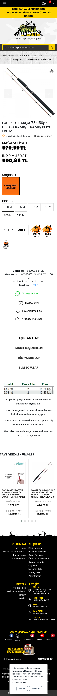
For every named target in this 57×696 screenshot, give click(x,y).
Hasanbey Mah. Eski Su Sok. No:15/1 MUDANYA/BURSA (42, 591)
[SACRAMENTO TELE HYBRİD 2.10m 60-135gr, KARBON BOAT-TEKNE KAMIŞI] (14, 472)
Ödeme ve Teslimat (38, 558)
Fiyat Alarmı (32, 303)
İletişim (22, 594)
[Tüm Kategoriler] (4, 3)
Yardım (22, 598)
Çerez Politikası (36, 555)
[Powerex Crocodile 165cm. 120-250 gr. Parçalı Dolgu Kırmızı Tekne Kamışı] (43, 472)
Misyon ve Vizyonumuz (14, 551)
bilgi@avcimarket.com (44, 619)
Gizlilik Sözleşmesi (37, 551)
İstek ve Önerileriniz (16, 591)
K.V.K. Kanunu (35, 548)
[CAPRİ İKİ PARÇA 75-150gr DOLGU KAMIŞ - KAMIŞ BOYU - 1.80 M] (28, 92)
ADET (21, 230)
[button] (21, 521)
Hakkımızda (20, 548)
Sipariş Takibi (19, 587)
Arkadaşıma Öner (32, 319)
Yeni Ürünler (34, 576)
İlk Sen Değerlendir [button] (43, 136)
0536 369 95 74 (40, 606)
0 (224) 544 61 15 (41, 600)
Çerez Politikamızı (20, 680)
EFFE (35, 285)
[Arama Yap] (52, 47)
